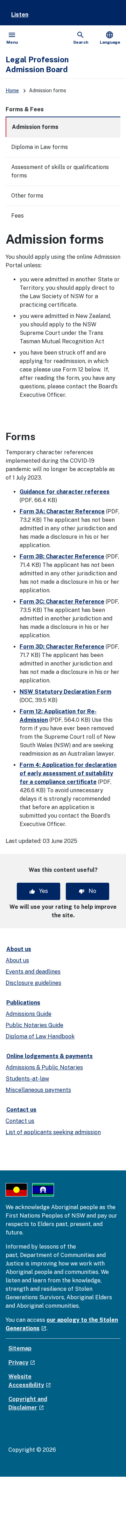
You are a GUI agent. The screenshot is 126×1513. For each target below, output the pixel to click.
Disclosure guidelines (33, 983)
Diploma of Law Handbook (40, 1036)
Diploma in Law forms (39, 147)
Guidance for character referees (65, 491)
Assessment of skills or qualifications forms (60, 171)
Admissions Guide (28, 1014)
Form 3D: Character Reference (62, 646)
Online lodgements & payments (49, 1056)
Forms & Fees (25, 109)
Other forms (27, 195)
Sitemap (19, 1348)
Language (110, 38)
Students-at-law (27, 1078)
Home (12, 90)
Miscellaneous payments (38, 1090)
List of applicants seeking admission (53, 1132)
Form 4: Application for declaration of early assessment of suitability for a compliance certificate (68, 773)
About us (18, 949)
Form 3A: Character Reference (62, 511)
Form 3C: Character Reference (62, 601)
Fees (17, 215)
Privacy (21, 1362)
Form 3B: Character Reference (62, 556)
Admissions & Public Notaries (44, 1067)
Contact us (21, 1109)
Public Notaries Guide (34, 1025)
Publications (23, 1002)
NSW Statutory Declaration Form (65, 691)
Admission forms (35, 127)
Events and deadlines (33, 971)
